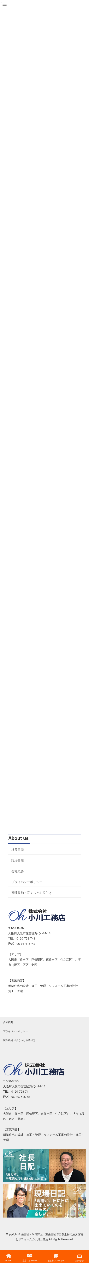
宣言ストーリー (30, 1260)
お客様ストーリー (56, 1260)
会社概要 (17, 871)
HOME (8, 1260)
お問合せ (79, 1260)
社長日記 (17, 849)
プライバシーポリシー (26, 881)
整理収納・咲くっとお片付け (31, 892)
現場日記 (17, 860)
